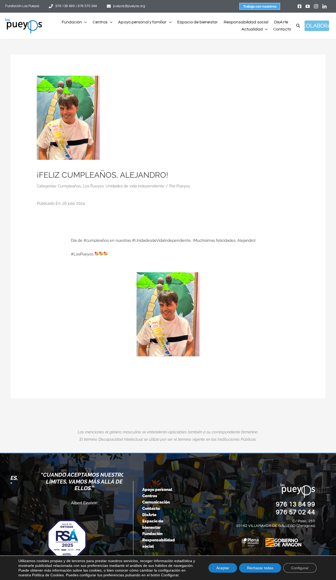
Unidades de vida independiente (135, 186)
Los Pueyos (93, 186)
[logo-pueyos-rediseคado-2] (23, 20)
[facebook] (299, 6)
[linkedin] (324, 6)
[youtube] (308, 6)
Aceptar (222, 568)
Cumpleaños (69, 186)
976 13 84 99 (295, 504)
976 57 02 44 (295, 512)
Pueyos (183, 186)
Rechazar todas (260, 568)
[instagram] (316, 6)
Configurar (300, 568)
